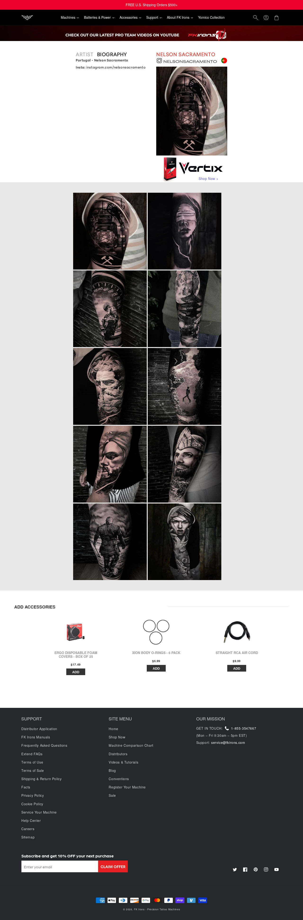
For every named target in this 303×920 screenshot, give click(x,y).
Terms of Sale (32, 770)
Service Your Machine (39, 812)
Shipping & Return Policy (41, 778)
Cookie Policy (32, 803)
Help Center (31, 820)
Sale (112, 795)
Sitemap (28, 837)
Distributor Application (39, 728)
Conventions (119, 778)
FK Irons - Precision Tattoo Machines (157, 909)
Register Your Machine (127, 787)
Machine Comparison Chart (131, 745)
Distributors (118, 753)
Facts (25, 787)
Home (113, 728)
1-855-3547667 (243, 728)
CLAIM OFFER (113, 866)
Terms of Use (32, 762)
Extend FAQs (32, 753)
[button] (255, 17)
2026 (129, 909)
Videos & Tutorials (123, 762)
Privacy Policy (32, 795)
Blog (112, 770)
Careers (27, 828)
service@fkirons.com (228, 742)
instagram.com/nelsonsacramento (116, 67)
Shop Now (117, 737)
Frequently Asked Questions (44, 745)
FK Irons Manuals (35, 737)
